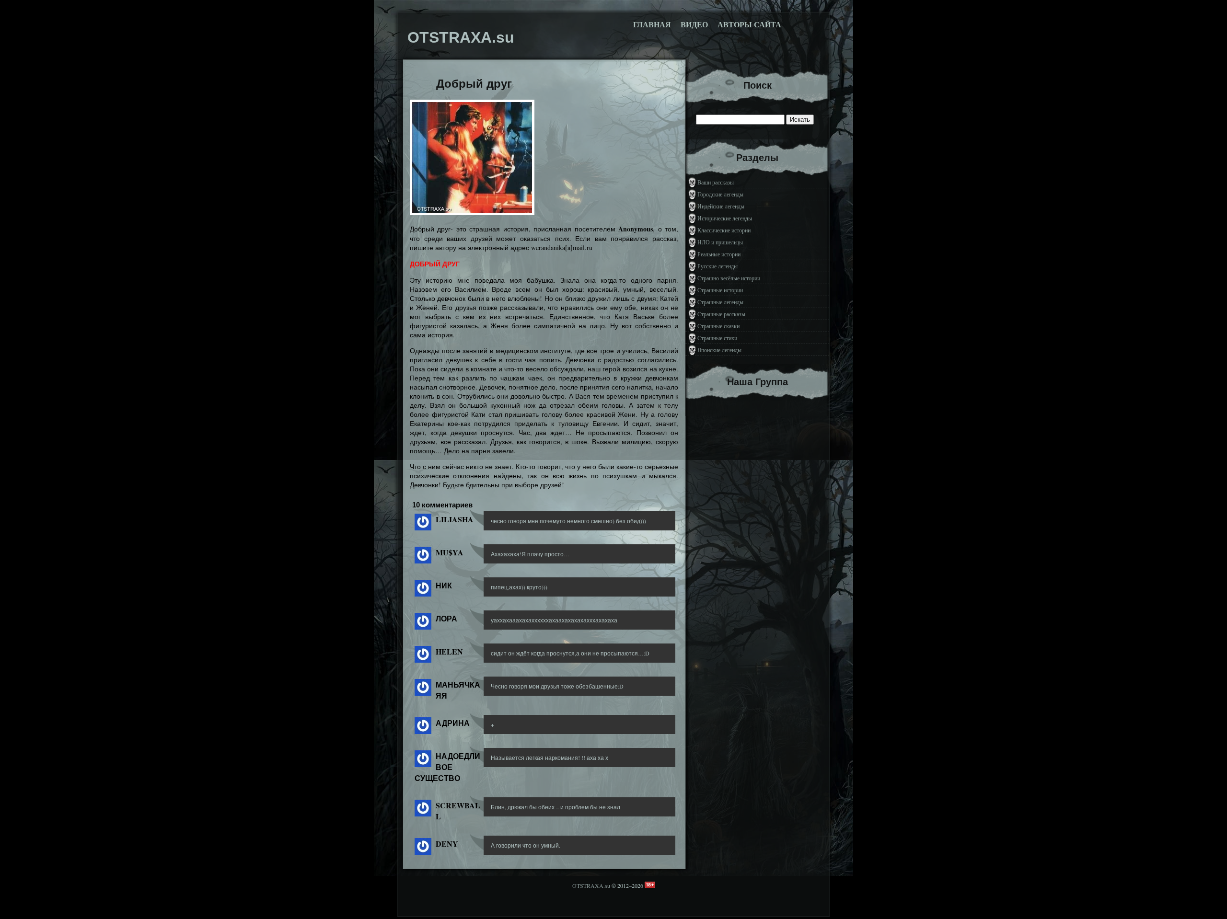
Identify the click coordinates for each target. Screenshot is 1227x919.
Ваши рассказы (715, 182)
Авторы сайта (749, 25)
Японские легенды (719, 350)
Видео (694, 25)
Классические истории (724, 230)
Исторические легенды (724, 218)
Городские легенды (720, 194)
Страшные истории (720, 290)
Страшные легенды (720, 302)
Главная (652, 25)
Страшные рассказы (721, 314)
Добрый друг (474, 83)
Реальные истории (719, 254)
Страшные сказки (718, 326)
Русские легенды (717, 266)
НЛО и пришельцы (720, 242)
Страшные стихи (717, 338)
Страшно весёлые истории (728, 278)
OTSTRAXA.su (591, 885)
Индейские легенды (720, 206)
